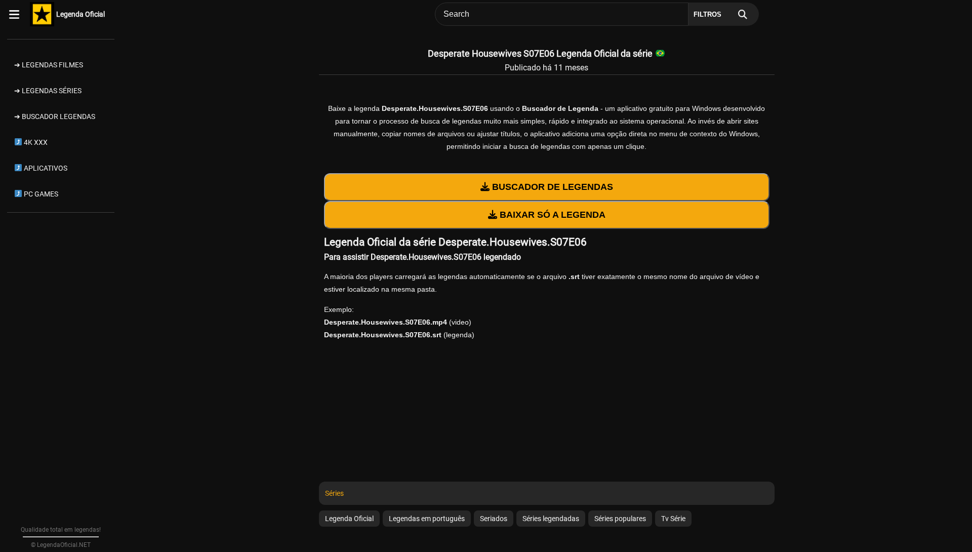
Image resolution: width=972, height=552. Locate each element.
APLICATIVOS (44, 168)
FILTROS (707, 14)
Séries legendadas (550, 519)
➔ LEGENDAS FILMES (48, 65)
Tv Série (673, 519)
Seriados (493, 519)
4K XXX (35, 142)
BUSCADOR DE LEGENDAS (551, 187)
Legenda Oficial (80, 14)
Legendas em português (427, 519)
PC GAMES (40, 194)
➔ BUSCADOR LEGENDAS (54, 116)
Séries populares (620, 519)
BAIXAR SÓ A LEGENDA (551, 215)
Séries (334, 493)
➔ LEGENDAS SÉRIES (48, 91)
